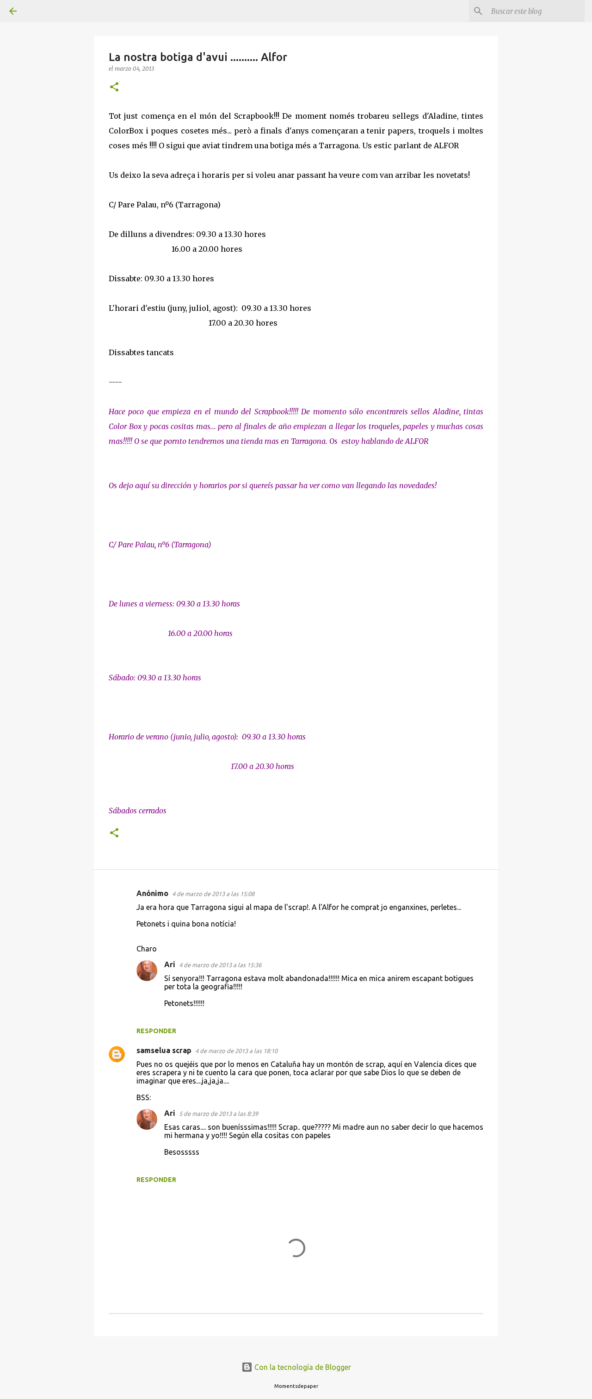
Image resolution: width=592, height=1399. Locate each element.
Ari (169, 964)
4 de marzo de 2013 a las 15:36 (220, 965)
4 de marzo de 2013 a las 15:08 (213, 893)
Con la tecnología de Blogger (302, 1367)
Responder (156, 1031)
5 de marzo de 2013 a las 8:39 (218, 1113)
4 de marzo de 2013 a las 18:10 (236, 1051)
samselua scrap (163, 1050)
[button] (114, 87)
